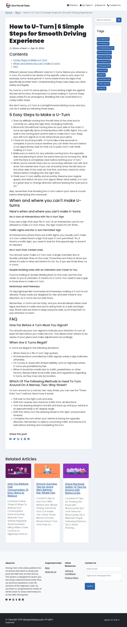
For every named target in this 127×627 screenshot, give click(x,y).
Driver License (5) (104, 52)
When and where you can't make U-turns (36, 64)
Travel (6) (101, 88)
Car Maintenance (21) (105, 48)
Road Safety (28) (104, 79)
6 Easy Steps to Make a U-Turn (30, 60)
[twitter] (10, 600)
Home (8, 13)
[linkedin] (23, 600)
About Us (100, 5)
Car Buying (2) (103, 43)
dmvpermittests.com (33, 620)
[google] (13, 600)
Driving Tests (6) (104, 61)
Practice (73, 5)
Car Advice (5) (103, 39)
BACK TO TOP (111, 620)
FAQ (15, 67)
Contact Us (115, 5)
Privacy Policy (71, 578)
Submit (90, 586)
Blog (17, 13)
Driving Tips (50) (104, 66)
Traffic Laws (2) (103, 83)
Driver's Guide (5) (104, 57)
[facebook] (6, 600)
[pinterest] (19, 600)
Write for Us (50, 572)
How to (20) (102, 70)
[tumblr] (16, 600)
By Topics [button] (87, 5)
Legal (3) (101, 75)
